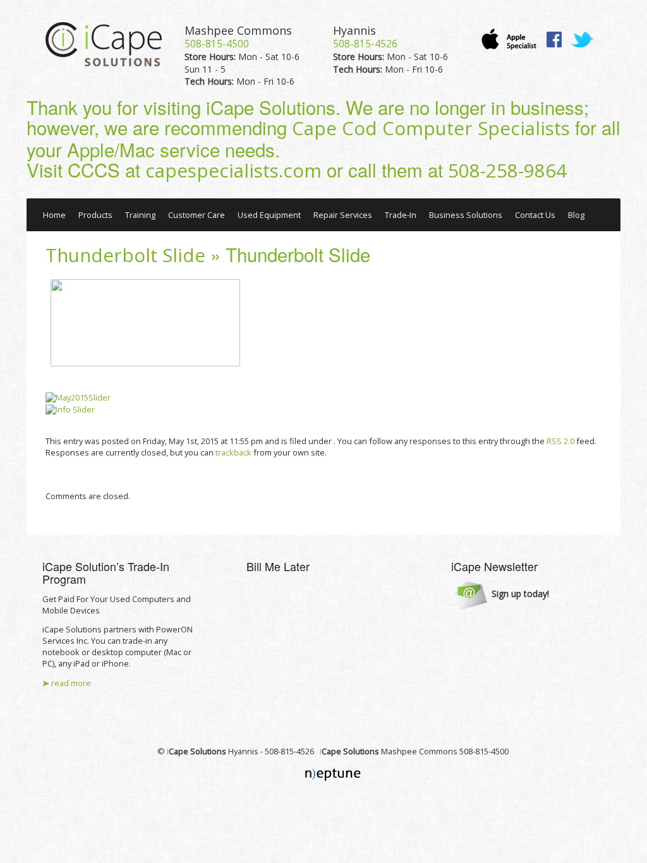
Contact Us (535, 214)
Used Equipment (269, 214)
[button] (502, 594)
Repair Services (342, 214)
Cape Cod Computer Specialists (431, 128)
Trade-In (400, 214)
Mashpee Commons (238, 30)
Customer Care (196, 214)
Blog (576, 214)
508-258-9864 (507, 170)
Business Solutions (465, 214)
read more (66, 683)
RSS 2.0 (560, 441)
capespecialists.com (233, 170)
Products (95, 214)
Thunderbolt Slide (125, 255)
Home (54, 214)
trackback (233, 452)
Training (140, 214)
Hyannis (354, 30)
